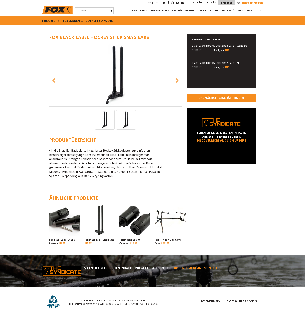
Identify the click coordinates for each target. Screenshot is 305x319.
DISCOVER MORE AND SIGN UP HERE (221, 140)
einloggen (226, 2)
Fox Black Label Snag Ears (99, 239)
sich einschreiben (252, 2)
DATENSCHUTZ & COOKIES (242, 301)
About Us (253, 10)
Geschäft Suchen (183, 10)
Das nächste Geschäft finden (221, 98)
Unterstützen (231, 10)
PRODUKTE (138, 10)
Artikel (214, 10)
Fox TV (202, 10)
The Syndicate (160, 10)
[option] (115, 75)
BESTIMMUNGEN (210, 301)
